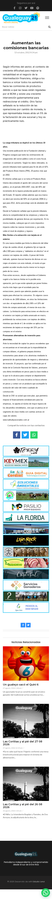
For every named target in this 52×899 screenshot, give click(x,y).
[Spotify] (37, 8)
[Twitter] (26, 8)
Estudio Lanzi (39, 881)
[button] (45, 892)
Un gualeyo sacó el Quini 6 (21, 684)
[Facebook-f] (14, 8)
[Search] (49, 27)
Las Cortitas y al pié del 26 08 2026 (22, 806)
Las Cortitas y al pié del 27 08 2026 (22, 743)
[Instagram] (20, 8)
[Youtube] (32, 8)
